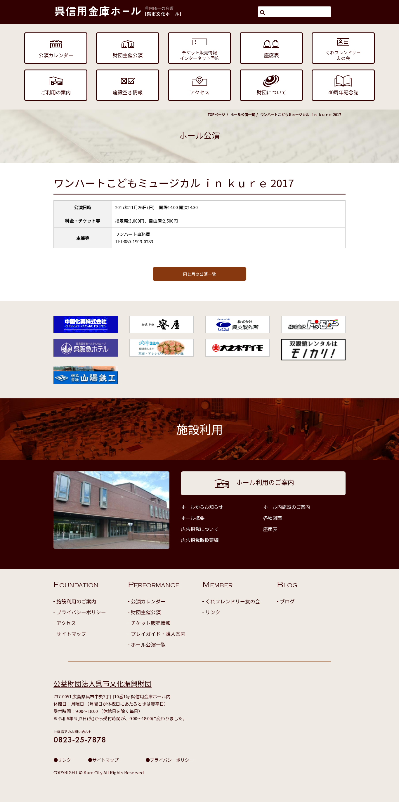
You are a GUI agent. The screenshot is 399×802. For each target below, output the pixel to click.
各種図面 (272, 517)
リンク (212, 612)
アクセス (66, 622)
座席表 (270, 528)
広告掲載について (199, 528)
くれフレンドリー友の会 (232, 601)
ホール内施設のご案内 (286, 506)
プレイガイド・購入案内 (158, 633)
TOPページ (216, 114)
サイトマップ (71, 633)
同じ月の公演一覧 (199, 274)
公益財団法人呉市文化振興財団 (102, 683)
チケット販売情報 (151, 622)
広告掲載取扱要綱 (199, 540)
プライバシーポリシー (81, 612)
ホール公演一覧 (242, 114)
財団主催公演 (146, 612)
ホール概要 (192, 517)
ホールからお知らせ (202, 506)
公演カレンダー (148, 601)
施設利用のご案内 (76, 601)
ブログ (287, 601)
